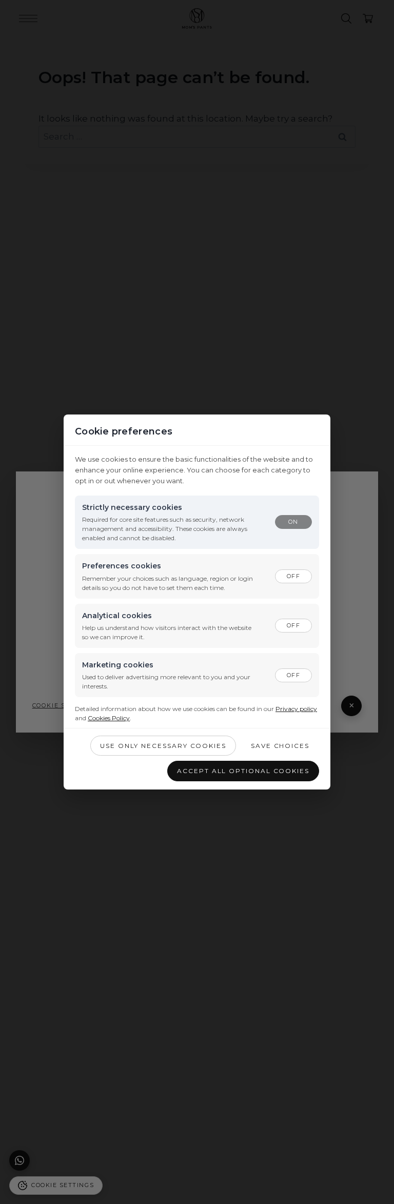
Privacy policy (296, 709)
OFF (293, 576)
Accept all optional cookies (243, 771)
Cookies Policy (109, 718)
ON (293, 521)
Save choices (280, 745)
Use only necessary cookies (163, 745)
